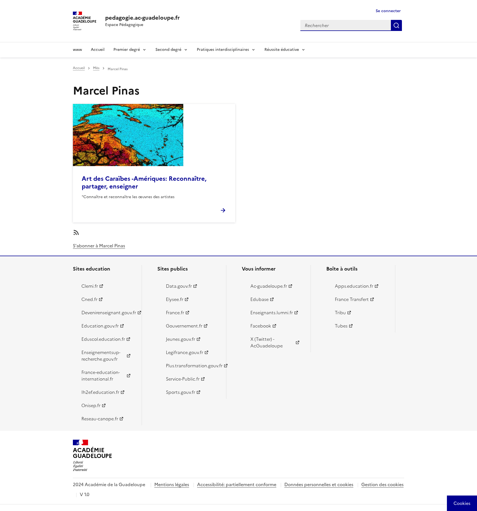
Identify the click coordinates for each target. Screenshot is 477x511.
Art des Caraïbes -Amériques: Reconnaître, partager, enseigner (144, 182)
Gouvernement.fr (184, 326)
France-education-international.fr (100, 375)
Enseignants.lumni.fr (271, 312)
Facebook (260, 326)
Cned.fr (89, 299)
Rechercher (396, 25)
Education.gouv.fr (100, 326)
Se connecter (388, 11)
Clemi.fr (89, 286)
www (77, 50)
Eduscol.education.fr (103, 339)
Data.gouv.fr (179, 286)
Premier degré (126, 50)
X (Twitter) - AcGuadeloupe (266, 342)
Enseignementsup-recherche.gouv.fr (100, 355)
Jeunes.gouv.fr (180, 339)
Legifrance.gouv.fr (184, 352)
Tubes (341, 326)
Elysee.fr (174, 299)
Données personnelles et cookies (318, 484)
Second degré (168, 50)
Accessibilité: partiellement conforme (236, 484)
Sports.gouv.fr (180, 392)
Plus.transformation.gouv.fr (193, 365)
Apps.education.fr (354, 286)
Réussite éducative (281, 50)
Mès (96, 67)
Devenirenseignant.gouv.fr (108, 312)
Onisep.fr (90, 405)
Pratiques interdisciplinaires (223, 50)
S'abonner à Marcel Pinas (99, 245)
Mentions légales (171, 484)
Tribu (340, 312)
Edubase (259, 299)
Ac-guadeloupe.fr (268, 286)
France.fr (175, 312)
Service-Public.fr (183, 379)
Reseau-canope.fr (99, 418)
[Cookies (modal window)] (462, 503)
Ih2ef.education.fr (100, 392)
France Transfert (352, 299)
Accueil (98, 50)
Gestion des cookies (382, 484)
